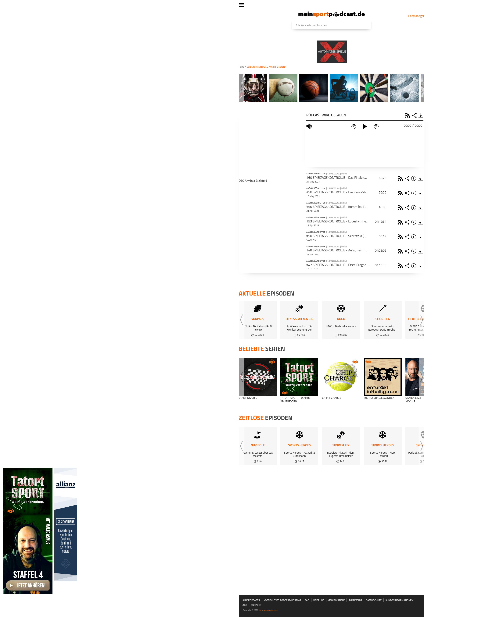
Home (241, 67)
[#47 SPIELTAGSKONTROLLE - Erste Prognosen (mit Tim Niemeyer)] (420, 265)
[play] (365, 126)
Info (414, 178)
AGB (244, 605)
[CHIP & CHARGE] (341, 377)
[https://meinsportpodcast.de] (331, 16)
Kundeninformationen (399, 600)
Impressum (355, 600)
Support (256, 605)
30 (353, 126)
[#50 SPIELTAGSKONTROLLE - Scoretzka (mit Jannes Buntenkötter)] (420, 236)
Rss (401, 178)
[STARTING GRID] (258, 377)
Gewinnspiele (336, 600)
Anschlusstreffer (315, 174)
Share (415, 115)
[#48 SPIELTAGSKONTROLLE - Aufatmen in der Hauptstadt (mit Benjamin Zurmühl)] (420, 251)
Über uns (318, 600)
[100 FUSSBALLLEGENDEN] (383, 377)
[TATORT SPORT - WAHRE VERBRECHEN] (299, 377)
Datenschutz (374, 600)
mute (309, 126)
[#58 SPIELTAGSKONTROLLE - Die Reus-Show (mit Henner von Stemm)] (420, 193)
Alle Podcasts (251, 600)
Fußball (344, 174)
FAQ (307, 600)
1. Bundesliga (333, 174)
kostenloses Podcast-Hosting (282, 600)
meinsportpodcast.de (268, 610)
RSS (408, 115)
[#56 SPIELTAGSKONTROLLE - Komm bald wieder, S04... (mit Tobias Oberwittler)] (420, 207)
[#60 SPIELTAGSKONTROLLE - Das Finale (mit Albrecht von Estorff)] (420, 178)
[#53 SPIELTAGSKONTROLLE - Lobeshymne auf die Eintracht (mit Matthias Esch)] (420, 222)
